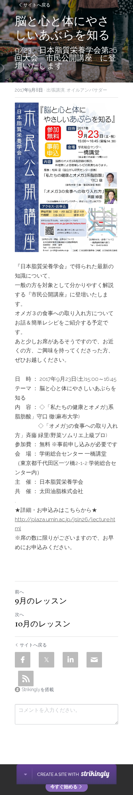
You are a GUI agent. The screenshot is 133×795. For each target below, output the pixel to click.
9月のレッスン (41, 601)
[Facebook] (22, 660)
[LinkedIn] (70, 660)
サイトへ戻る (36, 5)
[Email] (94, 660)
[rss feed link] (26, 678)
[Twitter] (46, 660)
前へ (19, 591)
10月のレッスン (43, 624)
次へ (19, 614)
